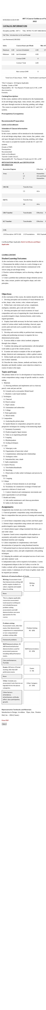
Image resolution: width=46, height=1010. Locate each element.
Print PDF (5, 720)
